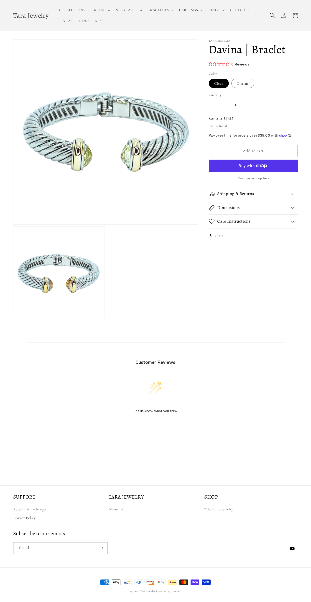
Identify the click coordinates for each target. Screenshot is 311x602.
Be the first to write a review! (155, 423)
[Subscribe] (101, 548)
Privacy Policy (24, 518)
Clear (219, 83)
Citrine (243, 83)
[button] (100, 10)
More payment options (253, 178)
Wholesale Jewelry (218, 509)
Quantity (215, 95)
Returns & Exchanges (30, 509)
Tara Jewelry (148, 591)
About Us (116, 509)
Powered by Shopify (168, 591)
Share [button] (219, 235)
